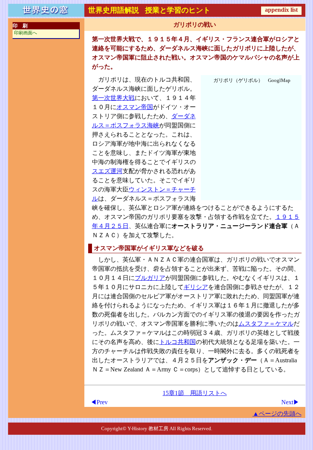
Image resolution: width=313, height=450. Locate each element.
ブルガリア (150, 278)
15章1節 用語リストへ (195, 393)
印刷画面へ (25, 32)
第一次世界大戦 (113, 98)
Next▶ (290, 402)
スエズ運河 (107, 171)
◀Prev (99, 402)
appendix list (281, 9)
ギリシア (196, 287)
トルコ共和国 (177, 342)
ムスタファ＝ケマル (266, 323)
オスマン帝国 (134, 107)
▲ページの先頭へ (277, 413)
